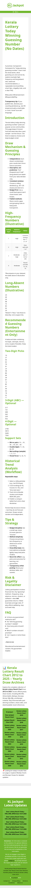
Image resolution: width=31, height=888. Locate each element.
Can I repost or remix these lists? (15, 636)
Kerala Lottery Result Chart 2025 (9, 727)
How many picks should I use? (14, 627)
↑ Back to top (9, 642)
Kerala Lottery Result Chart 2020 (9, 764)
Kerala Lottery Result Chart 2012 (21, 764)
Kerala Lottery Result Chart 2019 (21, 713)
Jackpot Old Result (13, 872)
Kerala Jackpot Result (11, 868)
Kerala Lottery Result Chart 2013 (21, 756)
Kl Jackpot (9, 712)
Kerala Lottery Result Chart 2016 (21, 735)
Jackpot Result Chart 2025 (9, 721)
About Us (20, 883)
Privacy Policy (16, 881)
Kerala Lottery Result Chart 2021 (9, 756)
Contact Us (6, 881)
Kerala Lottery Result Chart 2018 (21, 720)
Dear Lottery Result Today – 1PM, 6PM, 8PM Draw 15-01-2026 (15, 813)
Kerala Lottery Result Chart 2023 (9, 742)
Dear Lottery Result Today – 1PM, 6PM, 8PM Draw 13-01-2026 (15, 818)
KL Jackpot (14, 877)
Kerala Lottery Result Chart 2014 (21, 749)
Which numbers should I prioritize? (14, 631)
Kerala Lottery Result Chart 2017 (21, 728)
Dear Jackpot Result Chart (9, 716)
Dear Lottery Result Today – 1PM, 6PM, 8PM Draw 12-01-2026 (15, 823)
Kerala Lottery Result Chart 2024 (9, 735)
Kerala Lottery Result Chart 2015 (21, 742)
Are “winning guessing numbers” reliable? (13, 623)
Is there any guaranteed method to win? (14, 618)
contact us (11, 860)
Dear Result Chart (14, 870)
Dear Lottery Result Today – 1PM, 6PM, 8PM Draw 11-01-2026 (15, 828)
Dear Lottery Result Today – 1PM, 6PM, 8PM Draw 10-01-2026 (15, 833)
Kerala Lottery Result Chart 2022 (9, 749)
